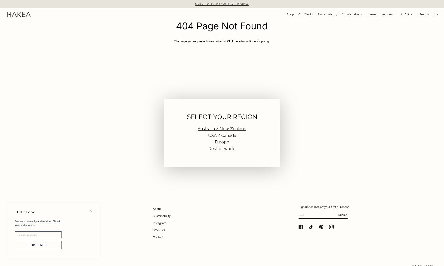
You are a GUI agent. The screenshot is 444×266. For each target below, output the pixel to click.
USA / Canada (222, 135)
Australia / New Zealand (222, 128)
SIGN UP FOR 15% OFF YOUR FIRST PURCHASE (222, 4)
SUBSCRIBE (38, 245)
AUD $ (405, 14)
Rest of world (222, 148)
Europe (222, 141)
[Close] (93, 209)
